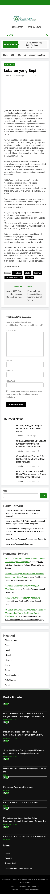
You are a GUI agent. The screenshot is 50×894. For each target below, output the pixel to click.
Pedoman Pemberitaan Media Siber (19, 868)
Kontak (8, 853)
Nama (9, 360)
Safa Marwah (10, 680)
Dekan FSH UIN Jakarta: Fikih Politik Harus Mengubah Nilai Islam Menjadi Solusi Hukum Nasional (23, 513)
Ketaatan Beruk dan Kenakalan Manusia (21, 802)
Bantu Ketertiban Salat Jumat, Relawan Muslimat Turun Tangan (24, 565)
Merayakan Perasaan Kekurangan (19, 544)
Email (9, 371)
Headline (17, 273)
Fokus (7, 645)
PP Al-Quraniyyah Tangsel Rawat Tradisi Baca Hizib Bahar (29, 428)
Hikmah (8, 655)
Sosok (7, 685)
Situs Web (10, 381)
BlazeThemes (25, 882)
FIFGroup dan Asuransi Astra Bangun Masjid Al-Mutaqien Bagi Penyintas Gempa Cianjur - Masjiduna (25, 613)
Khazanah (9, 65)
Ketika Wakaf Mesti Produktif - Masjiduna (22, 598)
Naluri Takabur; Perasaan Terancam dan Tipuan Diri (26, 539)
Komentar (11, 331)
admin (8, 76)
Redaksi (8, 858)
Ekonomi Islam (11, 640)
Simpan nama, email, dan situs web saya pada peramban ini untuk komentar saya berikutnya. (24, 394)
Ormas (8, 670)
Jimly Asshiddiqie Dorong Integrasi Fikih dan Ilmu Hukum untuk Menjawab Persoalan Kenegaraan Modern (25, 531)
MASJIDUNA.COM (14, 278)
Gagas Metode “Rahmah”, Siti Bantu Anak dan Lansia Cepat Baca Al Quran (30, 459)
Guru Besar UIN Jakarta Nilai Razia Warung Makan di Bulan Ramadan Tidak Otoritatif (31, 474)
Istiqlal (27, 273)
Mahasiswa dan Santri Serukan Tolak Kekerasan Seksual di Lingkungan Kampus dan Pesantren (24, 821)
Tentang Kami (10, 863)
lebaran (37, 273)
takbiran (29, 278)
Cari (5, 491)
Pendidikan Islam (12, 675)
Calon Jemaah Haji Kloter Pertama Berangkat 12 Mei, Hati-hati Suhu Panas (33, 44)
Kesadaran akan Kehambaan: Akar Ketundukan (24, 836)
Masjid (7, 665)
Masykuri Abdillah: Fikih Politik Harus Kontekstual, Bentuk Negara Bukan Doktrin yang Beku (22, 735)
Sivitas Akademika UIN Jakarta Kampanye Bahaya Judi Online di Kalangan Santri (31, 444)
